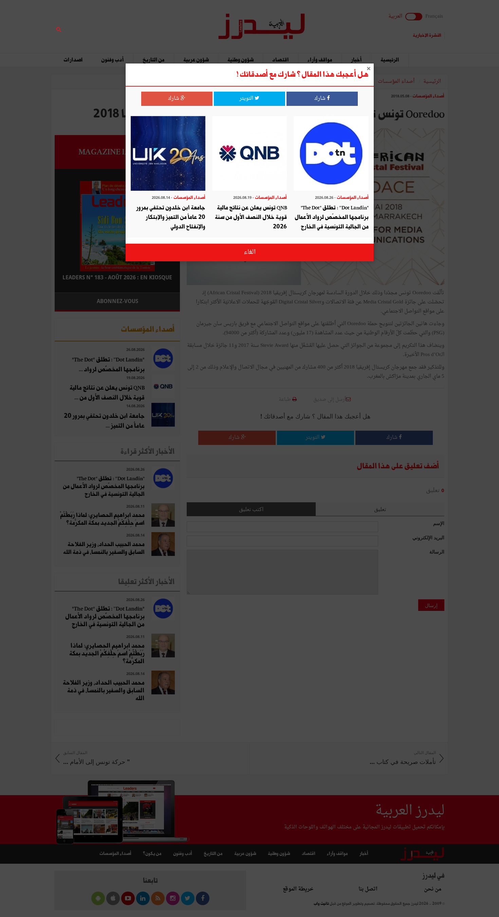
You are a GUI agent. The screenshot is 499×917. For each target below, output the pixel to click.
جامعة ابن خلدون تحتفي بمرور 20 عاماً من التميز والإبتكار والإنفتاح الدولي (170, 217)
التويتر (247, 99)
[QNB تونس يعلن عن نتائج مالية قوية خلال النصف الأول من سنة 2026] (249, 154)
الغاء (250, 252)
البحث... (176, 22)
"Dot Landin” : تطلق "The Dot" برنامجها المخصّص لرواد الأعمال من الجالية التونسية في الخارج (332, 217)
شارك (320, 99)
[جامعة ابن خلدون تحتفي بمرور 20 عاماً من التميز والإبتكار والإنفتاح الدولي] (168, 154)
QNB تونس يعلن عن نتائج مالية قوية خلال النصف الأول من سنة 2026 (251, 217)
